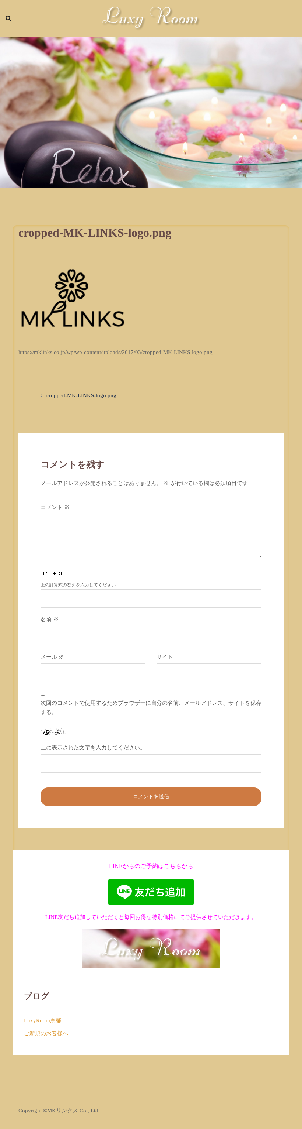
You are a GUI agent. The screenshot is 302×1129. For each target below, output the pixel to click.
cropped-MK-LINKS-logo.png (81, 395)
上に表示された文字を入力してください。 (93, 748)
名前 (50, 619)
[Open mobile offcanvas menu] (203, 18)
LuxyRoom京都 (42, 1020)
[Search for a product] (8, 18)
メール (52, 657)
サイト (165, 657)
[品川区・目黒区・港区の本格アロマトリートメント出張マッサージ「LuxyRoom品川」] (150, 18)
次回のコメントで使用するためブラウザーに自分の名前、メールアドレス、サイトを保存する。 (151, 707)
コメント (55, 507)
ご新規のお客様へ (46, 1033)
